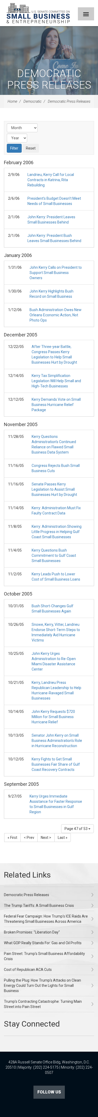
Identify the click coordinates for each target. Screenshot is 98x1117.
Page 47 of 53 (76, 829)
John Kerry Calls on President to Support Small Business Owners (56, 272)
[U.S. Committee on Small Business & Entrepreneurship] (38, 13)
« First (12, 837)
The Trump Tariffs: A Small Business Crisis (39, 905)
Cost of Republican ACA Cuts (28, 969)
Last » (62, 837)
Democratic (33, 101)
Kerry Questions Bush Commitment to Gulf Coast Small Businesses (54, 555)
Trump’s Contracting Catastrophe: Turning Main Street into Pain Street (43, 1004)
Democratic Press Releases (49, 79)
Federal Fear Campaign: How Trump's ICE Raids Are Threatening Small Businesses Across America (46, 919)
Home (12, 101)
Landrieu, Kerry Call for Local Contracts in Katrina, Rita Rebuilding (50, 180)
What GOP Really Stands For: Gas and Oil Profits (43, 943)
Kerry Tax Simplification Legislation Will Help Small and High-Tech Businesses (56, 381)
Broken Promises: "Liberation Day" (32, 932)
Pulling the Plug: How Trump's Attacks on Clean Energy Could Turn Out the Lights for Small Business (42, 985)
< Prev (29, 837)
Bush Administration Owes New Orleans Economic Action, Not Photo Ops (56, 315)
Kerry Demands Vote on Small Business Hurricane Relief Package (56, 404)
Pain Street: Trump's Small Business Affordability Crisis (44, 956)
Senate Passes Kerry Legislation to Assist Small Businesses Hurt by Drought (54, 489)
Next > (46, 837)
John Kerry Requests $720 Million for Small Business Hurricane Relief (53, 716)
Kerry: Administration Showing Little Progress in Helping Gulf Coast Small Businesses (57, 531)
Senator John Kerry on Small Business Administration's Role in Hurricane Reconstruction (57, 740)
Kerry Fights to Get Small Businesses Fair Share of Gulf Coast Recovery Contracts (56, 764)
